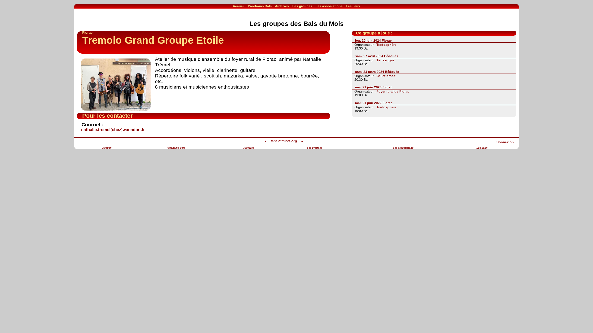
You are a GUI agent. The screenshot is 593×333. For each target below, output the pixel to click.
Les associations (329, 6)
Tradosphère (386, 44)
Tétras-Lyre (385, 60)
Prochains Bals (260, 6)
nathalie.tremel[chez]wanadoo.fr (113, 129)
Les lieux (353, 6)
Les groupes (302, 6)
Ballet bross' (386, 76)
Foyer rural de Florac (392, 91)
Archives (282, 6)
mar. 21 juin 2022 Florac (373, 103)
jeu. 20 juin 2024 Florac (373, 40)
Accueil (239, 6)
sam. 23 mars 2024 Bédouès (377, 72)
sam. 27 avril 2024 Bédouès (376, 56)
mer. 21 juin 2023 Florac (373, 87)
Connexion (505, 142)
